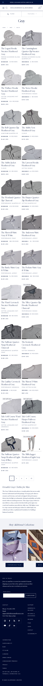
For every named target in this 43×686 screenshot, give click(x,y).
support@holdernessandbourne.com (13, 613)
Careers (5, 654)
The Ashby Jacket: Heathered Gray (8, 164)
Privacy (5, 664)
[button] (32, 14)
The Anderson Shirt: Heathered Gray (30, 234)
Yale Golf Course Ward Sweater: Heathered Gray (10, 419)
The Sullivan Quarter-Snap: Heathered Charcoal (10, 345)
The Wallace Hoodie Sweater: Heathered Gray (9, 91)
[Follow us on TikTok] (9, 625)
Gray (11, 27)
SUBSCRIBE (30, 595)
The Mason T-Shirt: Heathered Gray (30, 383)
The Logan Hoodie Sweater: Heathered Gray (9, 51)
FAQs (29, 623)
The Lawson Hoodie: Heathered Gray (30, 164)
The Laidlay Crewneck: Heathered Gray (10, 383)
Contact (30, 630)
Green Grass (7, 657)
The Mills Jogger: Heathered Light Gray (31, 455)
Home (4, 27)
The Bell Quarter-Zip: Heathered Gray (10, 129)
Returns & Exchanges (31, 614)
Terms (5, 668)
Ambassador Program (10, 661)
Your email (7, 591)
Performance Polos (15, 565)
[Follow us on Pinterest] (19, 620)
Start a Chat (12, 616)
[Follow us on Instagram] (5, 620)
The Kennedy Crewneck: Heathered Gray (31, 345)
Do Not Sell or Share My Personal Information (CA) (12, 672)
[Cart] (39, 8)
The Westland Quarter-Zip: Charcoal (11, 199)
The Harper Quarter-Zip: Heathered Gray (30, 199)
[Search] (7, 8)
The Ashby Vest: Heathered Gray (28, 129)
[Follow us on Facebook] (9, 620)
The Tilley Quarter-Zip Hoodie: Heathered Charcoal (31, 305)
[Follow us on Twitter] (14, 620)
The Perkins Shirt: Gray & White (31, 269)
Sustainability (7, 643)
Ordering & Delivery (31, 609)
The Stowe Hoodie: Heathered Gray (29, 89)
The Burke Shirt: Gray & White (10, 269)
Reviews (30, 619)
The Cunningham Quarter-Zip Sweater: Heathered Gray (30, 51)
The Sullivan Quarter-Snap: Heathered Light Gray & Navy (10, 457)
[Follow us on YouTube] (5, 625)
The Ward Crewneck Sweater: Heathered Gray (10, 305)
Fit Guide (5, 650)
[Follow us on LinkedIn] (14, 625)
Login (29, 626)
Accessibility (32, 633)
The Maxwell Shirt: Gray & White (9, 234)
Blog (4, 646)
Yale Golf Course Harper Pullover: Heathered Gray (29, 419)
